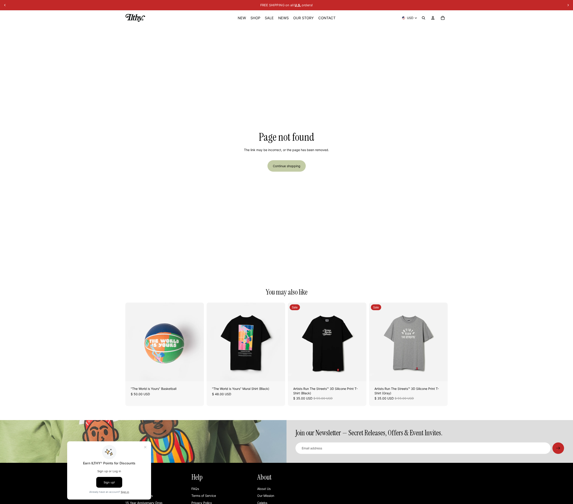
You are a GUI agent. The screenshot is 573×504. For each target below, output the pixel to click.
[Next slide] (568, 5)
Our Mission (265, 496)
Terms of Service (203, 496)
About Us (264, 489)
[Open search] (423, 18)
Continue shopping (286, 166)
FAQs (195, 489)
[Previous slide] (5, 5)
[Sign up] (558, 448)
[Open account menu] (433, 18)
